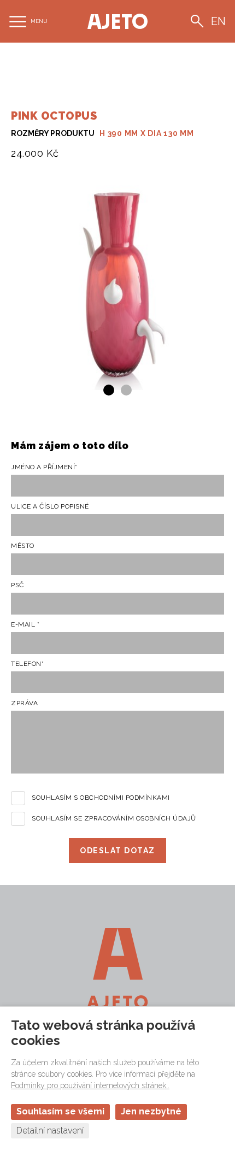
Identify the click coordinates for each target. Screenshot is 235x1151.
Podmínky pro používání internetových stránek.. (90, 1085)
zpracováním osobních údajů (140, 818)
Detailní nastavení (50, 1130)
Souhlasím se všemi (60, 1111)
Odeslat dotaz (117, 850)
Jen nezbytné (151, 1111)
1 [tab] (108, 390)
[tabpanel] (117, 283)
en (218, 21)
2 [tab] (126, 390)
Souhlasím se (114, 818)
